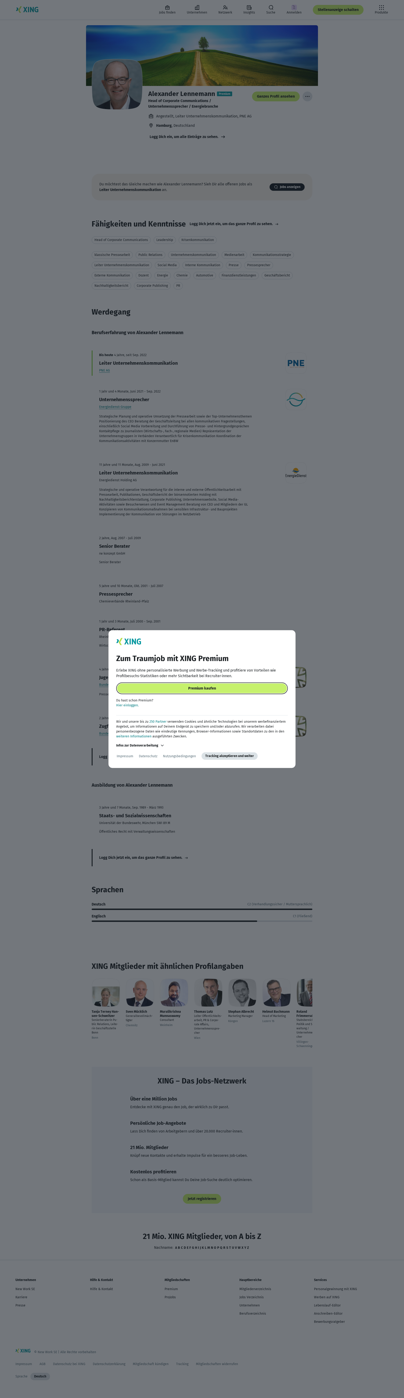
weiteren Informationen (134, 736)
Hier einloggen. (127, 705)
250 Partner (157, 722)
